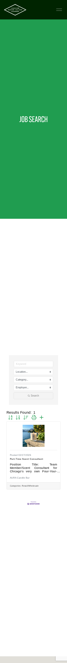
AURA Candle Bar (20, 477)
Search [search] (35, 395)
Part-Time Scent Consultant (26, 459)
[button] (10, 417)
